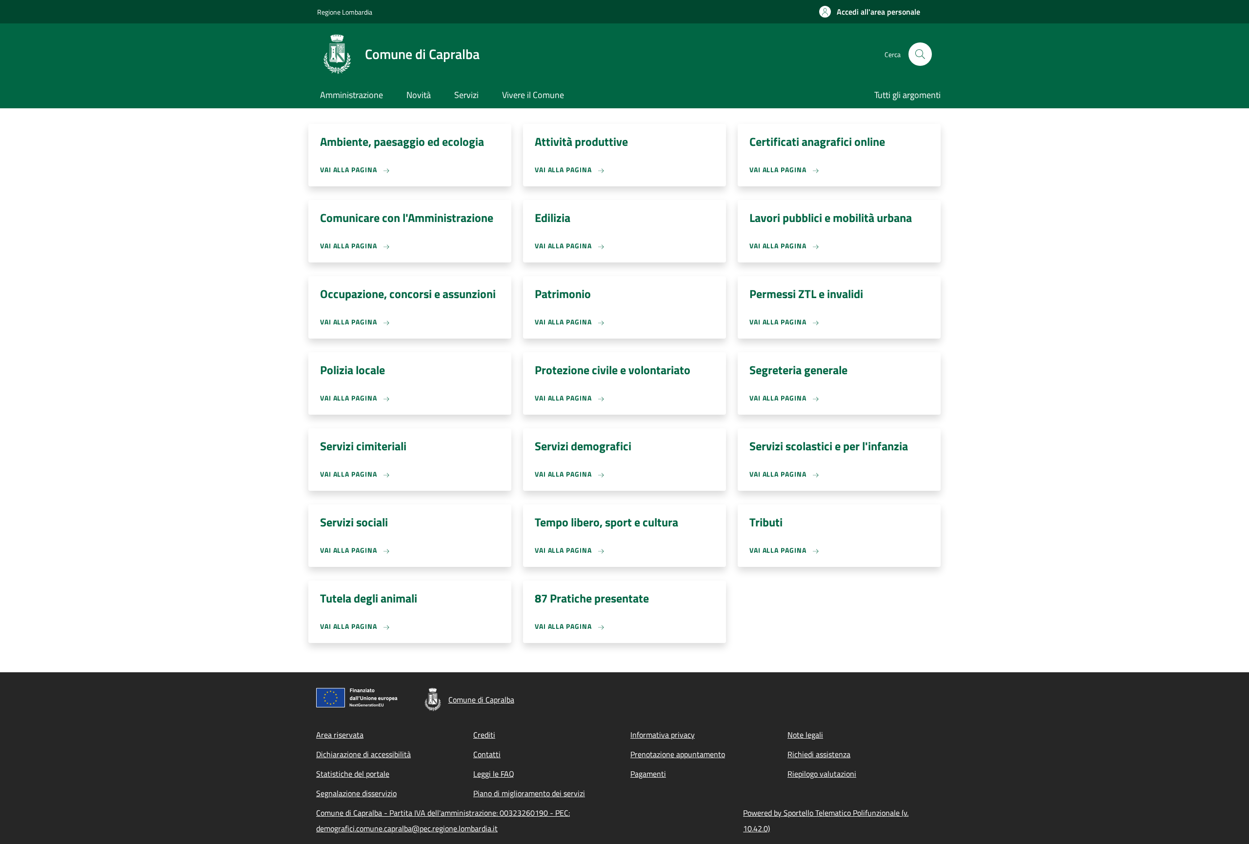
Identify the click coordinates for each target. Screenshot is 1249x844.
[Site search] (920, 54)
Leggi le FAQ (493, 774)
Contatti (487, 754)
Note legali (805, 735)
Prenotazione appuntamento (677, 754)
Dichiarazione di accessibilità (363, 754)
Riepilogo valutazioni (821, 774)
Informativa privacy (662, 735)
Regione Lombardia (344, 12)
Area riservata (339, 735)
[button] (869, 11)
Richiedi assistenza (818, 754)
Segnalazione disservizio (356, 793)
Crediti (484, 735)
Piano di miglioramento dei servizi (529, 793)
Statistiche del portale (352, 774)
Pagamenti (648, 774)
